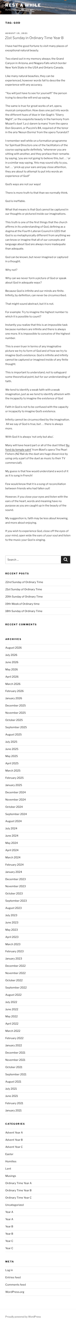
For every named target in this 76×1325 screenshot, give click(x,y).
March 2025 (13, 770)
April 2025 (12, 763)
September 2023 (16, 900)
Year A (9, 1212)
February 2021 (14, 1103)
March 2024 (13, 857)
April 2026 (12, 676)
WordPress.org (14, 1292)
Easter (9, 1154)
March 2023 (13, 944)
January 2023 (13, 958)
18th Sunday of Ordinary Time (23, 611)
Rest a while (23, 5)
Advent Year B (14, 1139)
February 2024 (14, 864)
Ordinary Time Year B (18, 1190)
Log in (9, 1270)
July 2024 (11, 828)
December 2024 (15, 792)
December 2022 (15, 965)
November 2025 (15, 712)
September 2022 (16, 987)
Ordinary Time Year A (18, 1183)
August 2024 (13, 821)
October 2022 (14, 980)
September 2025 (16, 727)
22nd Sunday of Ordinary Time (24, 582)
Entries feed (13, 1277)
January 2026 (13, 698)
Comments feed (15, 1284)
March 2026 (13, 684)
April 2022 (11, 1023)
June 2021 (11, 1096)
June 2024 (11, 835)
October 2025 (14, 720)
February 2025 (14, 777)
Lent (8, 1168)
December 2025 (15, 705)
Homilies (10, 1161)
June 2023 (11, 922)
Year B (9, 1226)
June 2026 (11, 662)
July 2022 (11, 1002)
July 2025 (11, 741)
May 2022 (11, 1016)
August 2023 (13, 908)
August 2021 (13, 1081)
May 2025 (11, 756)
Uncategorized (14, 1205)
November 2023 (15, 886)
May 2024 (11, 843)
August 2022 (13, 994)
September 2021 (15, 1074)
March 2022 (12, 1031)
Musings (10, 1176)
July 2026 (11, 655)
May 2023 (11, 929)
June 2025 (11, 749)
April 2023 (12, 937)
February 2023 (14, 951)
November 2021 (15, 1060)
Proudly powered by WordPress (23, 1316)
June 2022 (11, 1009)
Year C (9, 1241)
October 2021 (13, 1067)
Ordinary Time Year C (18, 1197)
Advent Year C (14, 1147)
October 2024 (14, 806)
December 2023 (15, 879)
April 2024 (12, 850)
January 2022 (13, 1045)
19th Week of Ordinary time (22, 603)
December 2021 (15, 1052)
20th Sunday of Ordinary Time (24, 596)
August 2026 (13, 647)
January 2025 (13, 785)
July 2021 (11, 1088)
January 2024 (13, 872)
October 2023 (14, 893)
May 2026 (11, 669)
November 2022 (15, 973)
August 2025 (13, 734)
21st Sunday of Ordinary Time (23, 589)
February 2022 (14, 1038)
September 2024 (16, 814)
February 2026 (14, 691)
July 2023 (11, 915)
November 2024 (15, 799)
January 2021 (13, 1110)
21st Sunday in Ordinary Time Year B (34, 38)
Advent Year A (14, 1132)
